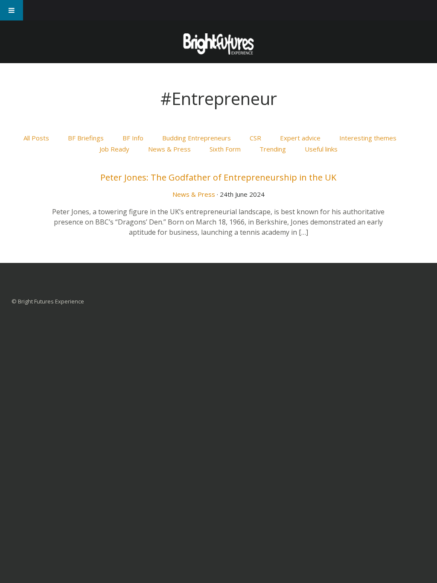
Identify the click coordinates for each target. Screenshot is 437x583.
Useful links (321, 149)
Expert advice (300, 138)
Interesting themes (367, 138)
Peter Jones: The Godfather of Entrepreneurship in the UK (218, 177)
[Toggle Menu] (11, 10)
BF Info (132, 138)
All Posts (36, 138)
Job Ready (114, 149)
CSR (255, 138)
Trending (272, 149)
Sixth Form (225, 149)
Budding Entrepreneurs (196, 138)
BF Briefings (86, 138)
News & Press (169, 149)
